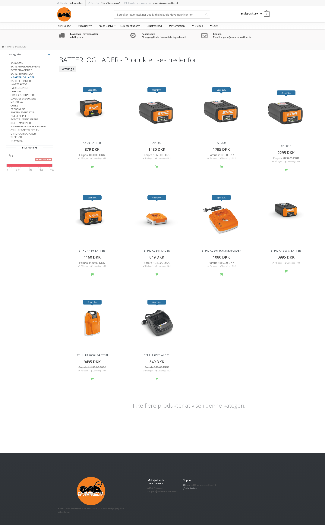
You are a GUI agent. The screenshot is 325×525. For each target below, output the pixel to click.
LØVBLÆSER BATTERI (22, 94)
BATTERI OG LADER (23, 77)
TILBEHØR (16, 137)
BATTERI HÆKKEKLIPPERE (25, 66)
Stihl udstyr (64, 26)
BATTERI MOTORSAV (22, 73)
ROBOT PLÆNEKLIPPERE (24, 119)
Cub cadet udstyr (130, 26)
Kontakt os (191, 488)
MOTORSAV (17, 101)
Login (215, 26)
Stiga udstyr (85, 26)
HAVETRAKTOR (19, 84)
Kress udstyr (106, 26)
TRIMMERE (17, 140)
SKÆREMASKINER (21, 122)
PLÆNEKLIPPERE (20, 115)
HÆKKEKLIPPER (20, 87)
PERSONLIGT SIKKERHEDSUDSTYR (23, 110)
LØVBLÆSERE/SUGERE (23, 98)
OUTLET (15, 105)
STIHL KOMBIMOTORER (23, 133)
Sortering (66, 69)
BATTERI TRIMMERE (21, 80)
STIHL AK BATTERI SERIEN (25, 130)
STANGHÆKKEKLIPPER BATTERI (28, 126)
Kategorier (14, 54)
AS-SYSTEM (17, 63)
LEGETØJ (16, 91)
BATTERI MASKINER (21, 70)
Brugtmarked (154, 26)
